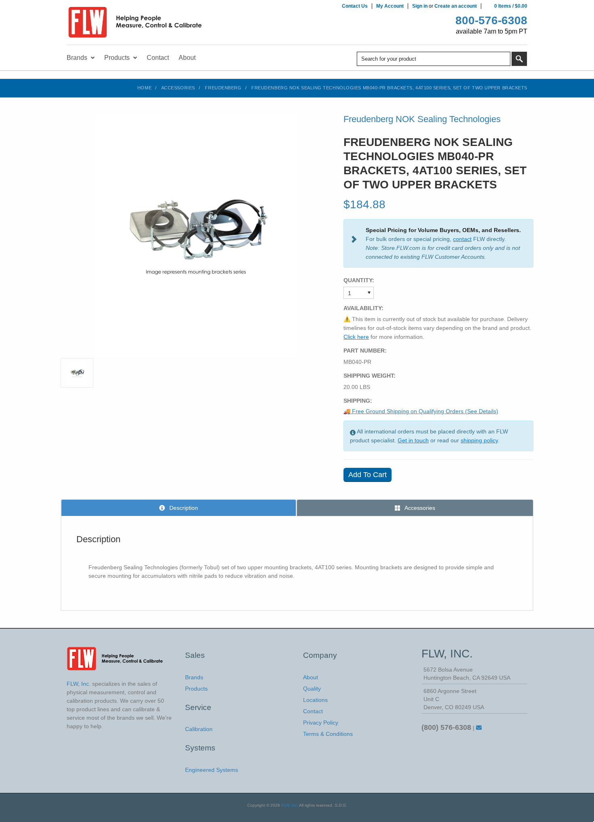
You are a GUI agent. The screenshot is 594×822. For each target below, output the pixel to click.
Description (183, 508)
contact (462, 239)
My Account (390, 6)
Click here (356, 337)
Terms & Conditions (328, 734)
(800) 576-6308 (446, 727)
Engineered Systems (211, 770)
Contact (313, 711)
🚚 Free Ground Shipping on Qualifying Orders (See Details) (420, 411)
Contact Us (355, 6)
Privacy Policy (320, 722)
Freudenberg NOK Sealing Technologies (422, 119)
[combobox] (433, 59)
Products (196, 688)
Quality (312, 688)
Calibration (199, 729)
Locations (315, 700)
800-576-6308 (491, 20)
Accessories (178, 87)
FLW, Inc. (289, 805)
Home (144, 87)
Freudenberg (223, 87)
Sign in (420, 6)
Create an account (455, 6)
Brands (194, 677)
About (310, 677)
